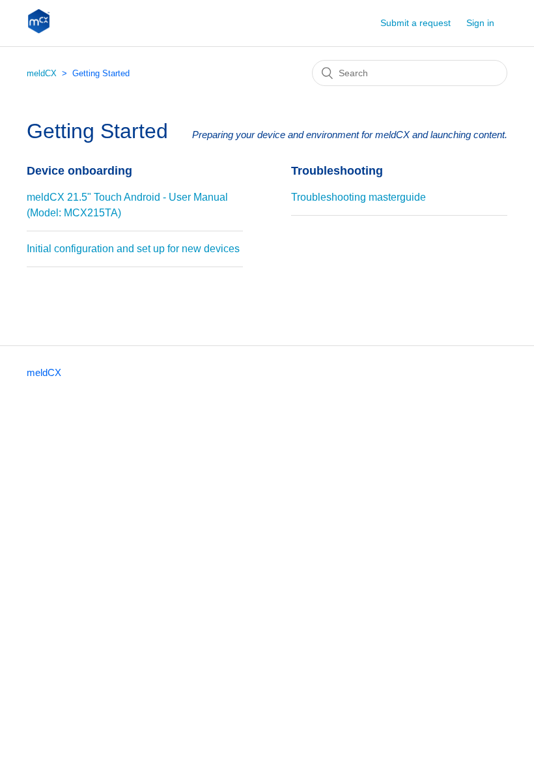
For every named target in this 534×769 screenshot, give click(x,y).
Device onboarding (79, 170)
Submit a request (415, 23)
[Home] (39, 29)
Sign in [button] (480, 23)
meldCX (42, 73)
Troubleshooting (337, 170)
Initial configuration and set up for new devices (133, 248)
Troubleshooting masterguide (358, 197)
